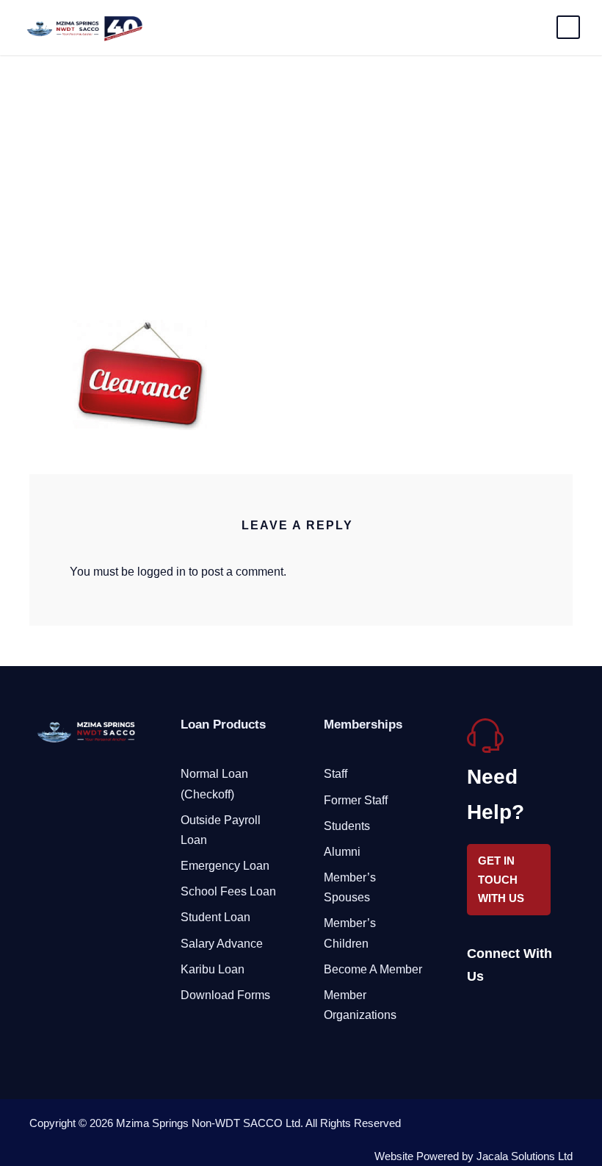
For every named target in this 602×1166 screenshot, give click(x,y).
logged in (161, 571)
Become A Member (373, 969)
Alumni (342, 851)
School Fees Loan (228, 891)
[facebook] (472, 1013)
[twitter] (523, 1013)
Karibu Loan (212, 969)
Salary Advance (222, 943)
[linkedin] (498, 1013)
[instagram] (549, 1013)
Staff (335, 774)
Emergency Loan (225, 865)
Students (347, 826)
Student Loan (215, 917)
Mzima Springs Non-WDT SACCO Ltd (208, 1123)
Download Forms (225, 995)
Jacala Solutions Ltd (524, 1156)
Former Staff (356, 800)
